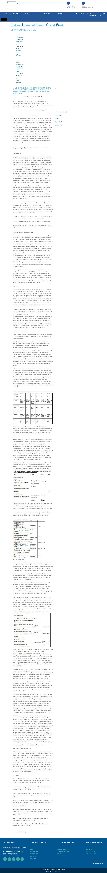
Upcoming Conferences (63, 849)
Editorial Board (19, 37)
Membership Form (91, 851)
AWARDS (60, 13)
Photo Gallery (60, 855)
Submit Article (19, 46)
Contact (18, 52)
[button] (53, 59)
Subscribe (18, 50)
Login (17, 54)
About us (18, 35)
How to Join (89, 849)
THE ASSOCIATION (12, 13)
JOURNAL (78, 13)
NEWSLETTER (85, 13)
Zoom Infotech (57, 871)
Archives (18, 43)
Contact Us (33, 856)
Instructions (19, 48)
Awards (32, 855)
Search (17, 45)
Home (17, 34)
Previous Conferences (63, 851)
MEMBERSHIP (27, 13)
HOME (5, 13)
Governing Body (34, 851)
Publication (33, 858)
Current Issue (19, 39)
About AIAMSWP (34, 853)
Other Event (60, 853)
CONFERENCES (46, 13)
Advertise (18, 55)
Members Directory (91, 853)
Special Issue (19, 41)
